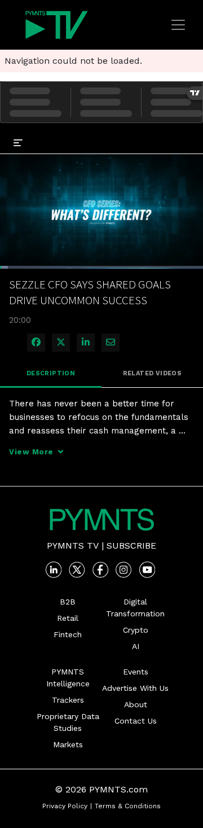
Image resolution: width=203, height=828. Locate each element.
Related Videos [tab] (152, 373)
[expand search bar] (189, 134)
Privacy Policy (64, 806)
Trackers (68, 699)
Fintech (68, 634)
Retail (67, 618)
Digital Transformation (135, 607)
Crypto (135, 629)
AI (135, 646)
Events (135, 671)
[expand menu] (18, 142)
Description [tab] (51, 373)
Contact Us (135, 720)
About (135, 704)
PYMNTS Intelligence (68, 677)
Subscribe (131, 545)
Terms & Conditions (128, 806)
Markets (68, 744)
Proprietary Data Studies (68, 722)
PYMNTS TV (73, 545)
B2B (68, 601)
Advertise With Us (135, 688)
